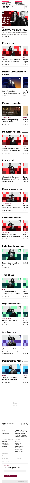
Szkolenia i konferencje (8, 455)
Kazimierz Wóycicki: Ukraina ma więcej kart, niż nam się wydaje (11, 236)
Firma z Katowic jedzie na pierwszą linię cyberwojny (11, 264)
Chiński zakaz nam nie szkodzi (10, 321)
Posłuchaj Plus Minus (12, 361)
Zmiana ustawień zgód (21, 432)
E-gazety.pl (18, 443)
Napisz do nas (5, 433)
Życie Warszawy (19, 451)
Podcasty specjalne (11, 103)
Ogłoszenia (5, 443)
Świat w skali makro (11, 217)
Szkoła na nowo (9, 332)
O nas (3, 430)
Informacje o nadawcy (20, 435)
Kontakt (4, 432)
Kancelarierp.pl (18, 448)
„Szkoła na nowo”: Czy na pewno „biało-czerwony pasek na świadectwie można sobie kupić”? (10, 352)
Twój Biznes (8, 275)
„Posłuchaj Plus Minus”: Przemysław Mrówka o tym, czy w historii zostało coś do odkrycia (11, 380)
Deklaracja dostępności (21, 436)
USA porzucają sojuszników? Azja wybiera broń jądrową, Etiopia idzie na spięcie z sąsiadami (11, 208)
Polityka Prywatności (20, 430)
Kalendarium (18, 458)
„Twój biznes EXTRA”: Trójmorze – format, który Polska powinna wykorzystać (11, 294)
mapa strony (5, 458)
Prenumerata (5, 444)
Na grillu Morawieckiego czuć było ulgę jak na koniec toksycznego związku (11, 150)
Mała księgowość (19, 446)
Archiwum (4, 446)
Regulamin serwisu (20, 433)
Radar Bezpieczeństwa (13, 246)
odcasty (13, 7)
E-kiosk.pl (17, 441)
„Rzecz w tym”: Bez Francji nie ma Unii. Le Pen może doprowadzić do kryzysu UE (11, 63)
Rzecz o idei (8, 160)
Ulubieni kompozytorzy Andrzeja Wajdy (10, 121)
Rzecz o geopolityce (12, 189)
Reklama (4, 441)
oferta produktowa (7, 461)
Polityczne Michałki (11, 132)
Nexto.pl (17, 444)
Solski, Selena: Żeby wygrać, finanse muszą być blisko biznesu (11, 93)
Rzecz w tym (8, 43)
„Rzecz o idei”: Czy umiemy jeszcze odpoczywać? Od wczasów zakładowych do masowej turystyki (11, 180)
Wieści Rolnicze (19, 449)
